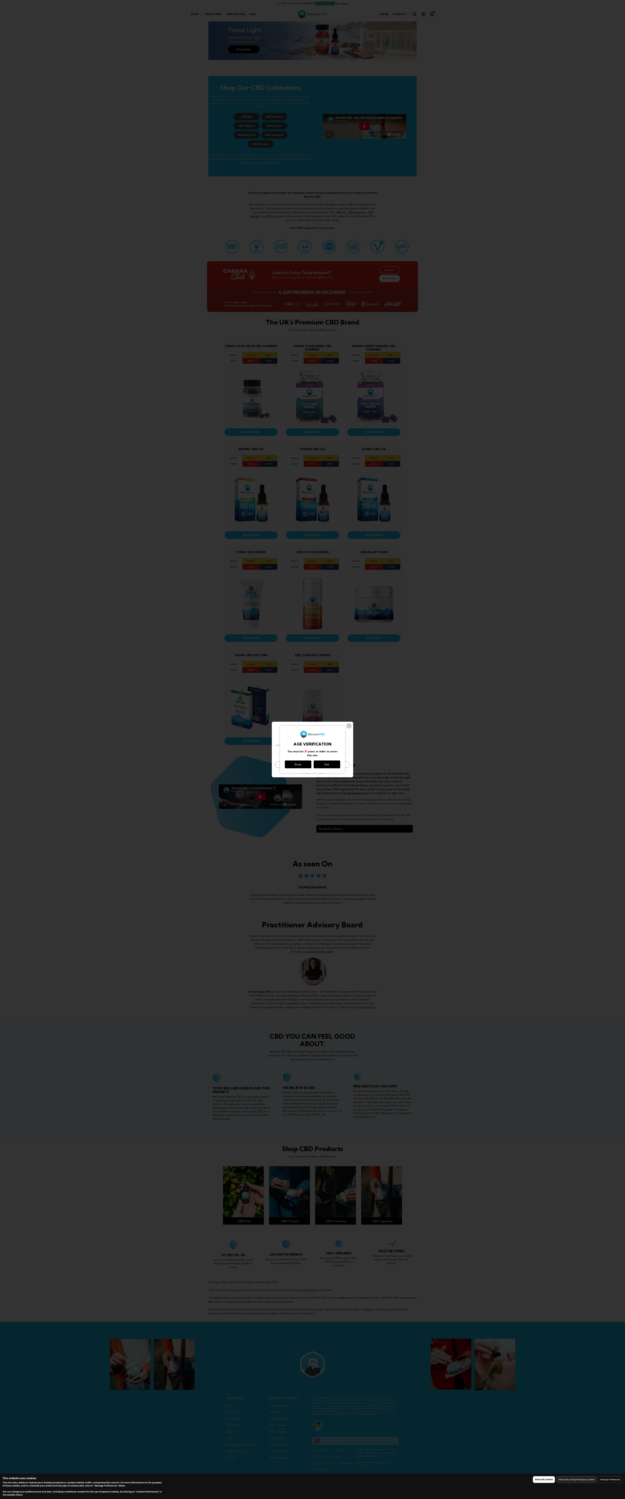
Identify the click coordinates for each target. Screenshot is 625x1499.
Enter (298, 764)
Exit (327, 764)
